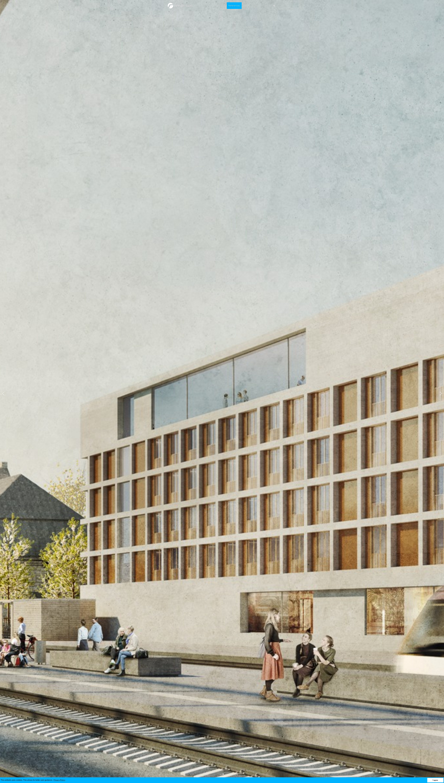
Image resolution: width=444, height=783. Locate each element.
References (234, 6)
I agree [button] (435, 780)
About (246, 6)
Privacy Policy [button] (59, 780)
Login (267, 6)
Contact (257, 6)
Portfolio (220, 6)
